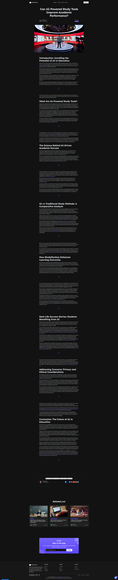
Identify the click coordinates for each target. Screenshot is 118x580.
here (61, 186)
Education (32, 517)
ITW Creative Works (60, 577)
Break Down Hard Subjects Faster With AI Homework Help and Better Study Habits (38, 520)
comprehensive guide (43, 181)
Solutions (61, 566)
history (46, 133)
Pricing (45, 567)
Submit (69, 548)
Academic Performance (55, 477)
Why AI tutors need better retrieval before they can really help (58, 519)
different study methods (50, 175)
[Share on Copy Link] (78, 480)
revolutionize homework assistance (65, 220)
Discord (61, 569)
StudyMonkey (41, 64)
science (76, 132)
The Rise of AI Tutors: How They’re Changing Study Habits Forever (56, 407)
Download (46, 570)
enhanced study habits (55, 230)
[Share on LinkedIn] (70, 480)
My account (77, 569)
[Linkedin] (39, 575)
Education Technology (74, 517)
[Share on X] (68, 480)
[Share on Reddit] (74, 480)
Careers (61, 570)
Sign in (76, 567)
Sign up (76, 566)
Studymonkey (70, 477)
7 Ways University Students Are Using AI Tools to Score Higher (79, 519)
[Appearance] (37, 575)
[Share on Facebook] (66, 480)
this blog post (49, 297)
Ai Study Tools (49, 477)
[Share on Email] (76, 480)
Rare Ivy (54, 523)
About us (46, 566)
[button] (86, 2)
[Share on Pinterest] (72, 480)
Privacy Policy (69, 578)
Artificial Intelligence (54, 517)
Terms (65, 578)
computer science (52, 133)
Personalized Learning (63, 477)
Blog (60, 567)
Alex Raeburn (43, 20)
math (40, 133)
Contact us (46, 569)
